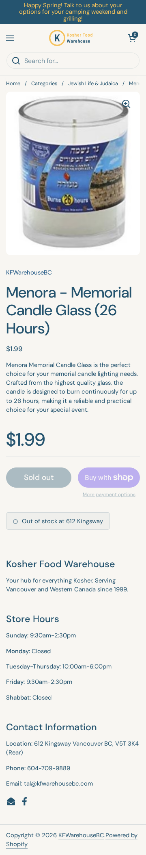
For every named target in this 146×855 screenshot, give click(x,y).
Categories (44, 83)
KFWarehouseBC (81, 835)
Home (13, 83)
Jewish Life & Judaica (93, 83)
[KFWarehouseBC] (71, 38)
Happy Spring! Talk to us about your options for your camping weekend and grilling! (73, 12)
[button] (132, 38)
